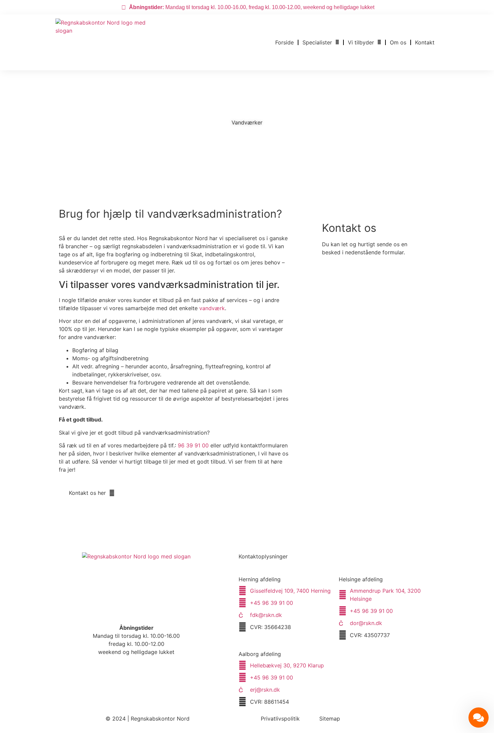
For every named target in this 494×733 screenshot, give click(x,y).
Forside (284, 42)
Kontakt (425, 42)
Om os (398, 42)
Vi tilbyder (361, 42)
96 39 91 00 (193, 445)
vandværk (212, 308)
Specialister (317, 42)
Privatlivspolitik (280, 718)
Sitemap (329, 718)
